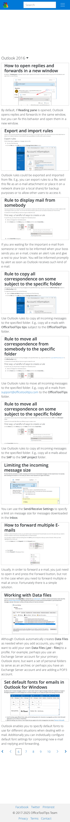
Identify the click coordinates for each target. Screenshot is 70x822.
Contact (46, 818)
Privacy (23, 818)
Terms (34, 818)
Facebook (21, 807)
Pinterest (49, 807)
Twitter (35, 807)
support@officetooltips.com (19, 392)
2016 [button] (20, 58)
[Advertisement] (35, 32)
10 (48, 752)
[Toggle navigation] (62, 4)
